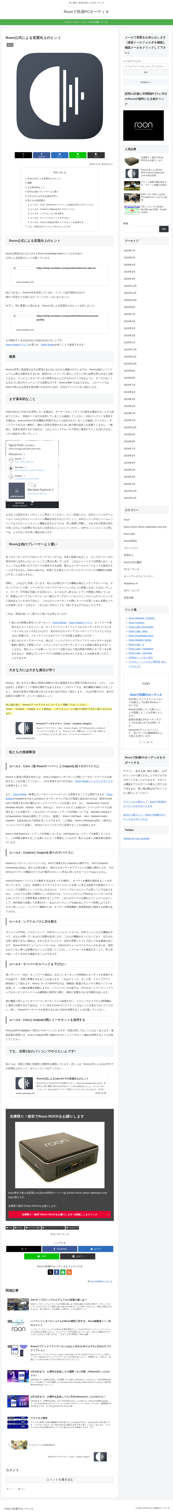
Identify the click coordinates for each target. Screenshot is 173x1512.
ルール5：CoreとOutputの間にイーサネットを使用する (57, 222)
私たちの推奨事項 (36, 200)
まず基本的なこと (36, 187)
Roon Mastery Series (140, 640)
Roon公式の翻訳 (34, 1228)
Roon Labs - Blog (138, 631)
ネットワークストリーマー (54, 1228)
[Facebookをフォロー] (56, 1272)
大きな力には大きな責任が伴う (43, 196)
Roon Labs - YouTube (140, 653)
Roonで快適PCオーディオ (146, 694)
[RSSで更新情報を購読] (69, 1272)
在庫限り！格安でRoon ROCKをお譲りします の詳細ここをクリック (60, 1214)
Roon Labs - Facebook (141, 648)
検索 (125, 223)
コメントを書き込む (60, 1479)
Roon (11, 1228)
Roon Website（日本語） (142, 618)
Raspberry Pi (73, 1228)
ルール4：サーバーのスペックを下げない (50, 218)
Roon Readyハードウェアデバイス (94, 781)
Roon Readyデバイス (17, 344)
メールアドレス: (132, 61)
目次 (55, 172)
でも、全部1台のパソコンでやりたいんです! (49, 226)
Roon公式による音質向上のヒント (44, 178)
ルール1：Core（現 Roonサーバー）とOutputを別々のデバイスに (62, 204)
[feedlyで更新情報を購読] (63, 1272)
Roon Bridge (48, 344)
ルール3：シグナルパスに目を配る (47, 213)
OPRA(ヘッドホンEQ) (141, 657)
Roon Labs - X (136, 644)
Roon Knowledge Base (141, 635)
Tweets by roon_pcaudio (136, 838)
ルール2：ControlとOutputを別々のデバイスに (52, 209)
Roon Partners (136, 622)
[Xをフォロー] (50, 1272)
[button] (96, 155)
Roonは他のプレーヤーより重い (43, 191)
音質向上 (20, 1228)
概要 (30, 183)
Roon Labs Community (141, 627)
